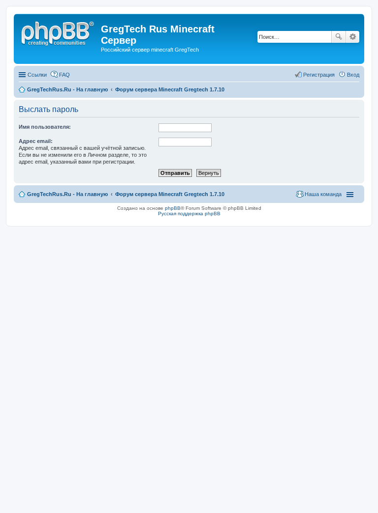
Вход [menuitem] (353, 75)
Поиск (338, 37)
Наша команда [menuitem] (323, 194)
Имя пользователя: (45, 127)
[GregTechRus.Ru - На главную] (58, 32)
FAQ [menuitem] (64, 75)
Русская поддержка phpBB (189, 213)
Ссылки (37, 75)
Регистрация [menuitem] (319, 75)
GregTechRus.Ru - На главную (67, 194)
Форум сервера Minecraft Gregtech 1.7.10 (169, 194)
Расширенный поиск (352, 37)
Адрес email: (36, 141)
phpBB (173, 208)
